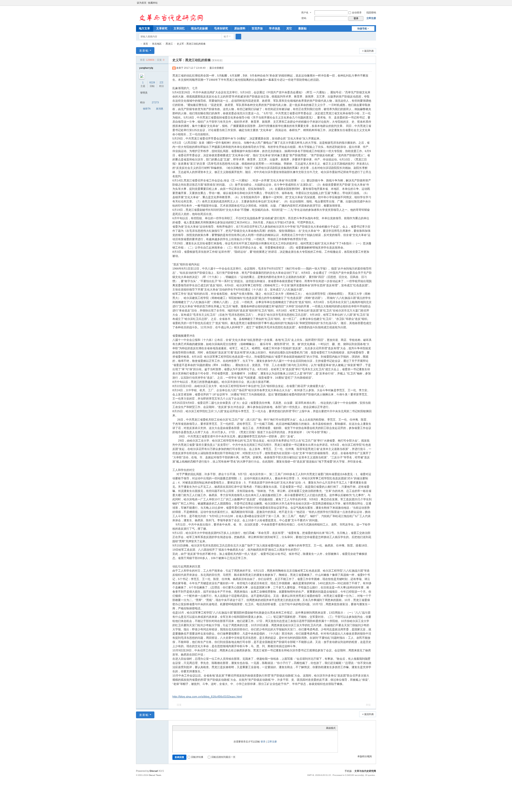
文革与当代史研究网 (137, 44)
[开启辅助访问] (370, 3)
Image (185, 728)
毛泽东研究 (221, 28)
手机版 (348, 771)
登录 (263, 741)
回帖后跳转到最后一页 (223, 757)
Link (190, 728)
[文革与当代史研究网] (170, 15)
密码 (303, 18)
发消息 (159, 108)
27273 (155, 102)
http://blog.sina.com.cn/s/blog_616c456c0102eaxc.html (207, 696)
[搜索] (238, 36)
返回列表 (369, 51)
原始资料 (239, 28)
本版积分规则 (364, 756)
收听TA (147, 108)
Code (200, 728)
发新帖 (144, 50)
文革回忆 (179, 28)
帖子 (226, 36)
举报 (368, 704)
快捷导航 (362, 28)
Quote (195, 728)
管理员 (143, 92)
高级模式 (331, 728)
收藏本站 (153, 2)
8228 (152, 82)
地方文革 (144, 28)
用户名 (304, 12)
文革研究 (161, 28)
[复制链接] (217, 60)
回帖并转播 (197, 757)
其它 (289, 28)
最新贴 (302, 28)
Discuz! (154, 771)
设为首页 (141, 2)
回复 (179, 704)
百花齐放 (257, 28)
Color (180, 728)
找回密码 (371, 12)
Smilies (205, 728)
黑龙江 (169, 43)
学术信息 (274, 28)
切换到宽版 (374, 4)
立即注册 (371, 18)
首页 (145, 43)
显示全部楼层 (216, 68)
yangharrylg (146, 68)
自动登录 (357, 12)
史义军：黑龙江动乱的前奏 (191, 43)
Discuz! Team (155, 775)
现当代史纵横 (199, 28)
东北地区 (157, 43)
